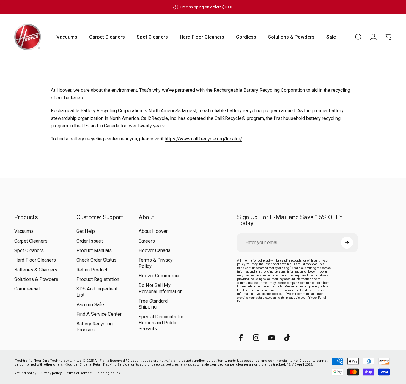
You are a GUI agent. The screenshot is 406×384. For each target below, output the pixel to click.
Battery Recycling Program (94, 327)
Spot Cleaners (29, 250)
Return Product (91, 270)
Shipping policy (107, 373)
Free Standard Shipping (153, 304)
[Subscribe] (347, 243)
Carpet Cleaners (31, 241)
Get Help (85, 231)
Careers (147, 241)
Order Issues (90, 241)
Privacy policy (51, 373)
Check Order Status (96, 260)
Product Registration (97, 279)
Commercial (27, 289)
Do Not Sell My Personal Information (160, 288)
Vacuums (24, 231)
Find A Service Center (99, 314)
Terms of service (78, 373)
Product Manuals (94, 250)
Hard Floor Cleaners (35, 260)
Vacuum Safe (90, 304)
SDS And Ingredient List (96, 292)
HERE (241, 290)
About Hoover (153, 231)
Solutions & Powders (36, 279)
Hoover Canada (154, 250)
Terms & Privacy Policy (156, 263)
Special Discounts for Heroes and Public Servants (161, 323)
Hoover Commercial (159, 276)
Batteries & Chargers (35, 270)
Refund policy (25, 373)
